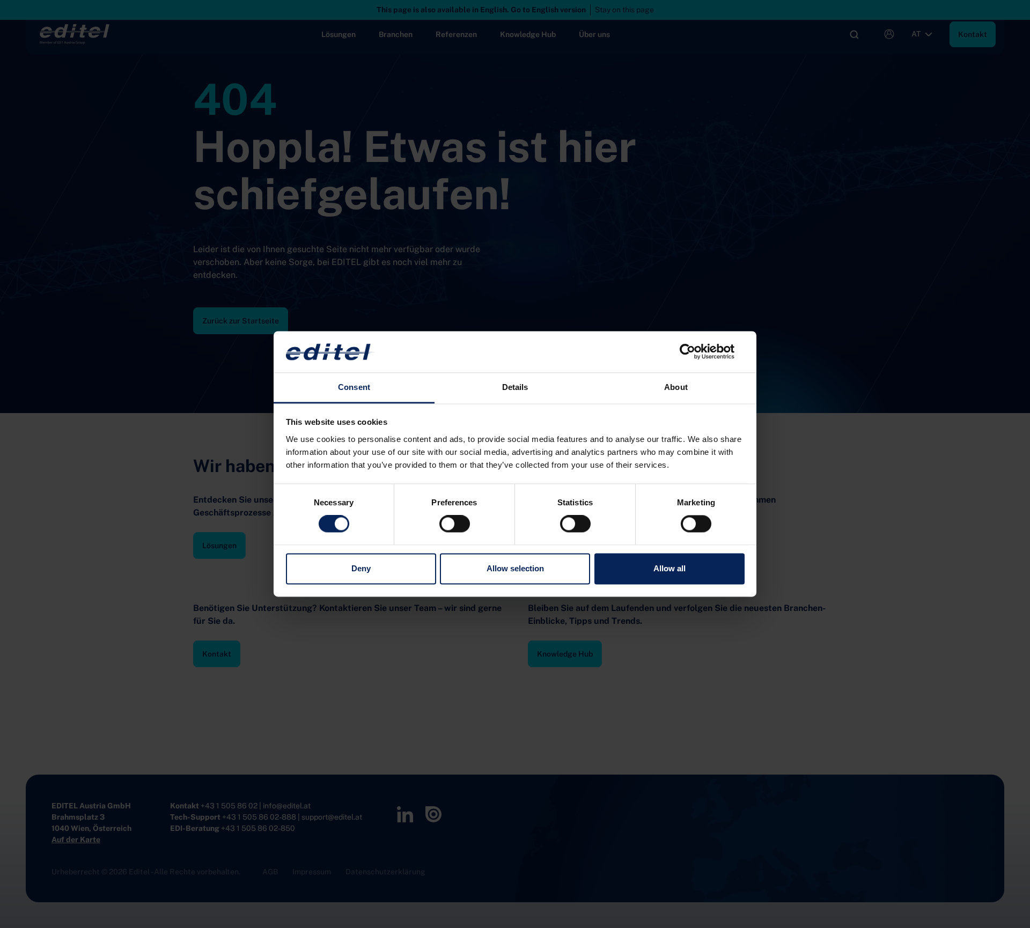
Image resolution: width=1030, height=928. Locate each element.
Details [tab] (515, 387)
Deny (361, 568)
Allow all (669, 568)
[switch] (454, 524)
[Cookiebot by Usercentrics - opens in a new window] (698, 352)
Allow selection (515, 568)
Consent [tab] (354, 387)
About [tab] (676, 387)
